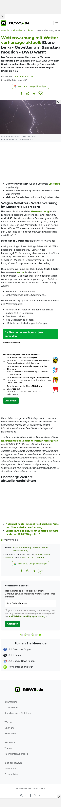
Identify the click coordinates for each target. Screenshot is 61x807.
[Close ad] (2, 16)
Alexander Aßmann (24, 76)
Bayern (16, 547)
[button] (30, 86)
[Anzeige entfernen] (59, 797)
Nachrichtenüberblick (16, 753)
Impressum (11, 701)
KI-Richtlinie (11, 768)
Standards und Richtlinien (18, 713)
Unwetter (36, 547)
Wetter (45, 547)
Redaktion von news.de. (33, 557)
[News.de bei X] (35, 795)
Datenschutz (11, 707)
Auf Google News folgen (21, 661)
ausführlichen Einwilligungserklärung (27, 616)
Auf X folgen (15, 655)
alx (2, 539)
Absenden (11, 400)
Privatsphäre (11, 774)
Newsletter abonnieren (20, 666)
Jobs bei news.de (13, 762)
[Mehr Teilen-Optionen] (40, 93)
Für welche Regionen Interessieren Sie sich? (23, 354)
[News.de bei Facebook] (30, 795)
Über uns (9, 727)
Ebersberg (26, 547)
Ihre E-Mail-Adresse (12, 342)
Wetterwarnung (20, 550)
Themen (9, 748)
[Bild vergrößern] (58, 102)
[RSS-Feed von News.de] (39, 795)
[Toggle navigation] (56, 23)
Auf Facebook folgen (19, 649)
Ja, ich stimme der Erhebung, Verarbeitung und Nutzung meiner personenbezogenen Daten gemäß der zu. (30, 613)
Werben (9, 722)
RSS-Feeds (10, 742)
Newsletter (10, 733)
